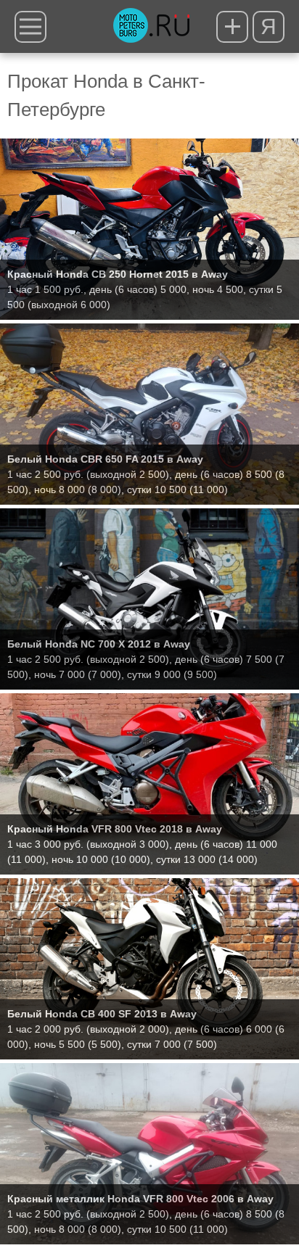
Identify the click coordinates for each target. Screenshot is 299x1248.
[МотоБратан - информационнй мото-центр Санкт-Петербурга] (151, 27)
